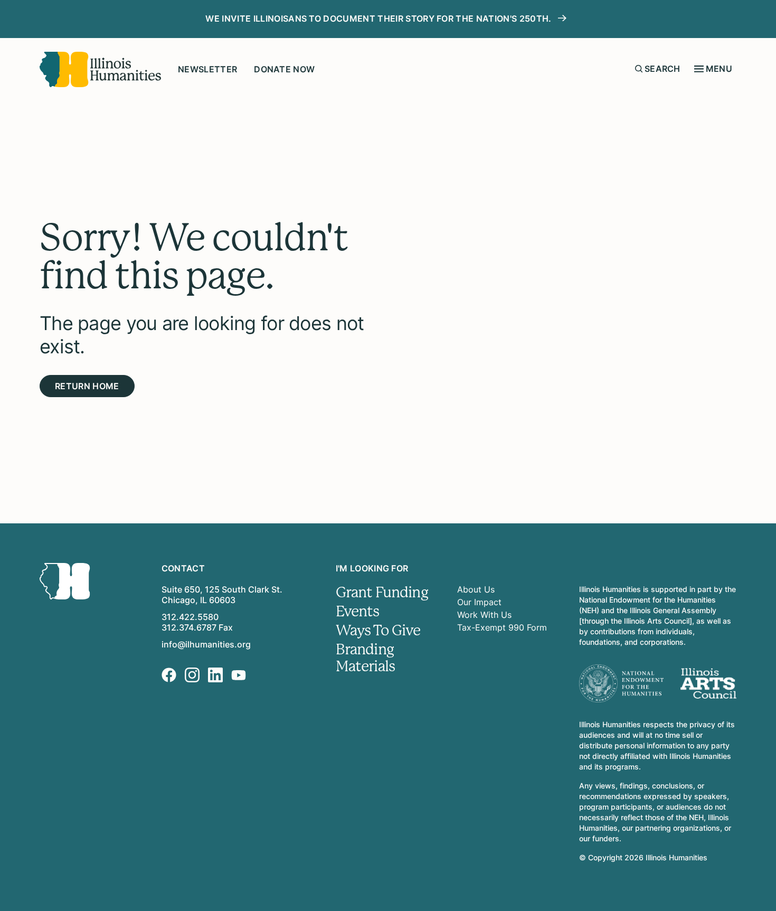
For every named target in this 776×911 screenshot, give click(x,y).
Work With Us (484, 614)
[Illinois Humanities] (100, 69)
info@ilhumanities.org (206, 644)
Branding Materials (365, 658)
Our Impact (479, 602)
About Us (476, 589)
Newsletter (207, 69)
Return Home (87, 386)
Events (358, 611)
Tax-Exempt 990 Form (502, 627)
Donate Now (284, 69)
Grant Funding (382, 592)
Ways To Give (378, 630)
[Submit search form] (638, 68)
